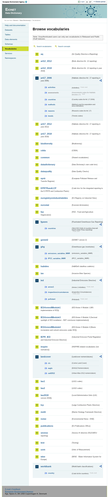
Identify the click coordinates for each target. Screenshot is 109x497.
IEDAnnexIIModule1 (51, 307)
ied (42, 280)
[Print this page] (87, 2)
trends (50, 116)
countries (52, 100)
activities (51, 87)
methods (51, 105)
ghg (43, 247)
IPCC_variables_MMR (57, 258)
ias (42, 273)
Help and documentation (15, 25)
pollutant (51, 299)
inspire (44, 347)
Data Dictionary (25, 20)
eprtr (43, 178)
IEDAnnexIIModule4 (51, 327)
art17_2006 (46, 78)
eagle (50, 368)
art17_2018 (46, 134)
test (42, 443)
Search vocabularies (44, 46)
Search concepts (64, 46)
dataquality (46, 171)
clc (49, 363)
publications (47, 426)
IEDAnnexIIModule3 (51, 317)
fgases (44, 222)
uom (43, 450)
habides (45, 266)
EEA (16, 2)
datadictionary (48, 164)
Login (82, 2)
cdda (43, 150)
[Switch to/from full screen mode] (90, 2)
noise (43, 419)
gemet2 (44, 240)
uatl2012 (51, 373)
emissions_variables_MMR (59, 253)
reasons (51, 111)
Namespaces (10, 58)
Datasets (8, 30)
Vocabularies (11, 49)
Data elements (11, 39)
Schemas (9, 44)
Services (8, 53)
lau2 (43, 388)
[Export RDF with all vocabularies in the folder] (101, 81)
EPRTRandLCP (48, 188)
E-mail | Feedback (12, 489)
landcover (46, 357)
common (45, 157)
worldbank (46, 466)
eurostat (45, 205)
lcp (42, 405)
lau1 (43, 381)
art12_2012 (46, 61)
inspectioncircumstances (58, 292)
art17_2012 (46, 124)
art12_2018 (46, 68)
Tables (7, 35)
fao (42, 212)
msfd (43, 412)
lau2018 (45, 395)
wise (43, 457)
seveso (44, 433)
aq (42, 54)
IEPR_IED (46, 337)
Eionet (15, 20)
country (51, 473)
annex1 (51, 287)
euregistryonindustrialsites (54, 198)
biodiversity (47, 143)
